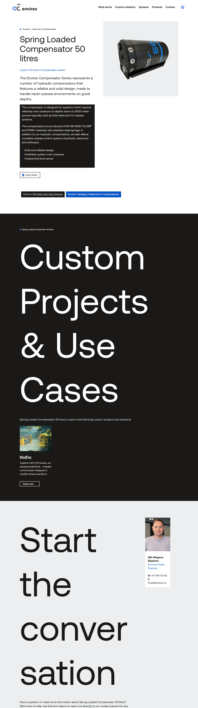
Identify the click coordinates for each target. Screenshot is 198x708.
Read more (28, 483)
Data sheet (31, 175)
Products (26, 29)
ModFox (25, 457)
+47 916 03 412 (159, 575)
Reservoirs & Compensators (44, 29)
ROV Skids (38, 194)
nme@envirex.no (157, 582)
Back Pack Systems (53, 194)
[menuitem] (105, 7)
